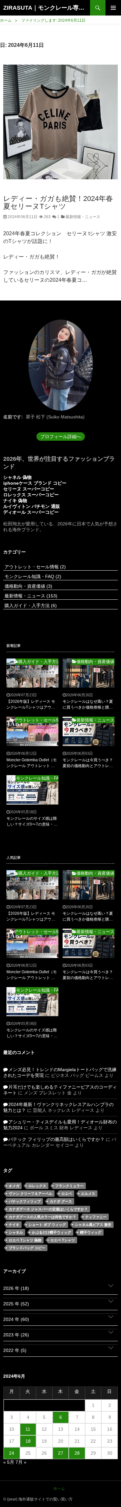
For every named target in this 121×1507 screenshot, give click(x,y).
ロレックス (37, 1186)
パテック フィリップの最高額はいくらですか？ (56, 1139)
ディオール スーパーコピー (31, 512)
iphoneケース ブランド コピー (34, 483)
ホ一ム (59, 1488)
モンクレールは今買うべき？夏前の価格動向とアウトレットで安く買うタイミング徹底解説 (88, 763)
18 (28, 1441)
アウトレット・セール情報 (34, 566)
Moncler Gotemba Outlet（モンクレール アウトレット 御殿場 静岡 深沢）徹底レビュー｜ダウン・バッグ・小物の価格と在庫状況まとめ (31, 763)
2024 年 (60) (16, 1319)
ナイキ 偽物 (15, 500)
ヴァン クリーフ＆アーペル (30, 1194)
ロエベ (66, 1194)
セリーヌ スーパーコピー (28, 488)
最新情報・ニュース (82, 217)
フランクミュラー (69, 1186)
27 (60, 1453)
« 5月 (8, 1462)
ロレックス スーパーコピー (31, 494)
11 (27, 1429)
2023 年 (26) (16, 1334)
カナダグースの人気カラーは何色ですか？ (42, 1217)
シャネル (16, 1232)
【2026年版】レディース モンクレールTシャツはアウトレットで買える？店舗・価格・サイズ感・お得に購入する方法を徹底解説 (31, 704)
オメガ (14, 1186)
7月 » (20, 1462)
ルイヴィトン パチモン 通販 (31, 506)
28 (77, 1453)
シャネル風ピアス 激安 (93, 1225)
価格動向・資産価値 (27, 586)
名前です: (13, 416)
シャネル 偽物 (17, 477)
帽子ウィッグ (90, 1232)
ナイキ (14, 1225)
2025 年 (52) (16, 1303)
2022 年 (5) (14, 1350)
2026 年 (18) (16, 1288)
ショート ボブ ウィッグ (47, 1225)
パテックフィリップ (25, 1201)
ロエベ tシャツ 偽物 (25, 1240)
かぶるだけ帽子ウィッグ (51, 1232)
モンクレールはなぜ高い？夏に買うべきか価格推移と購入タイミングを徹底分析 (88, 704)
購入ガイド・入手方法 (30, 605)
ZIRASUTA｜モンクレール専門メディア (46, 8)
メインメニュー (113, 8)
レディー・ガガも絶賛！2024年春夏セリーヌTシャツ (58, 202)
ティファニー (95, 1217)
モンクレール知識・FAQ (32, 576)
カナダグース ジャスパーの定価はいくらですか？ (48, 1209)
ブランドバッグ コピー (27, 1248)
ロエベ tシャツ (62, 1240)
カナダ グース (61, 1201)
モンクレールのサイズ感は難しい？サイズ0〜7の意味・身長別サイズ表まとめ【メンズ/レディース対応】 (32, 821)
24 (11, 1453)
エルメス (88, 1194)
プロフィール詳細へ (60, 436)
